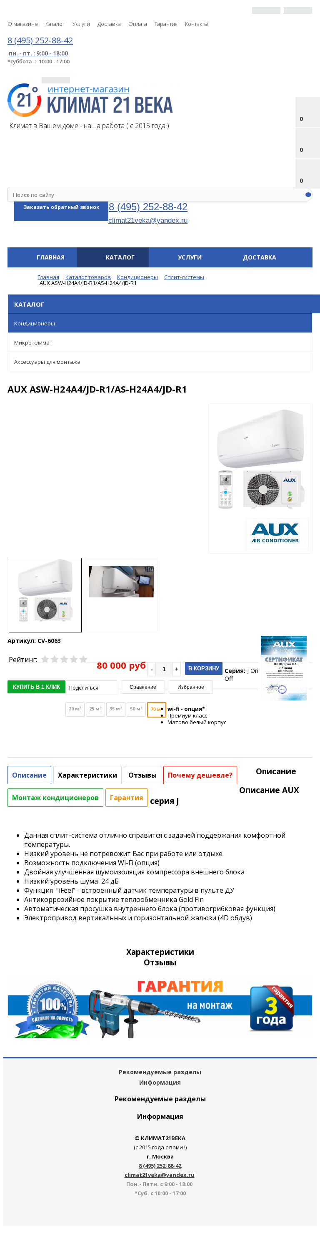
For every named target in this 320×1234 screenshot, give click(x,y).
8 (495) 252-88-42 (148, 206)
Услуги (81, 24)
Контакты (196, 24)
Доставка (109, 24)
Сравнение (143, 687)
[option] (260, 494)
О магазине (23, 24)
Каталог (55, 24)
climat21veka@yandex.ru (148, 220)
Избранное (191, 687)
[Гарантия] (160, 1035)
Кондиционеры (34, 323)
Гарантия (166, 24)
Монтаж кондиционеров (55, 797)
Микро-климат (33, 342)
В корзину (203, 668)
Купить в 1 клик (36, 687)
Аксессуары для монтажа (47, 361)
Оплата (137, 24)
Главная (51, 257)
